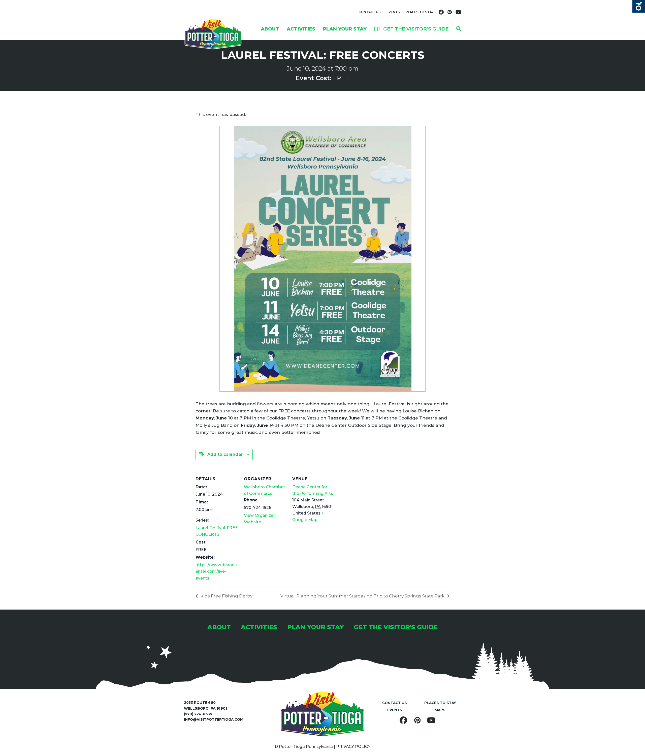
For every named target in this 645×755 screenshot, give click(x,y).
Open (638, 6)
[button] (459, 28)
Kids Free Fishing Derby (226, 595)
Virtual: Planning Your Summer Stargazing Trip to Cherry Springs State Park (362, 595)
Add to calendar (225, 454)
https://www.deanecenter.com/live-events (216, 571)
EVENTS (393, 12)
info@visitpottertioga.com (213, 719)
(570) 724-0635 (198, 714)
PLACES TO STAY (420, 12)
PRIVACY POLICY (353, 746)
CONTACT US (370, 12)
